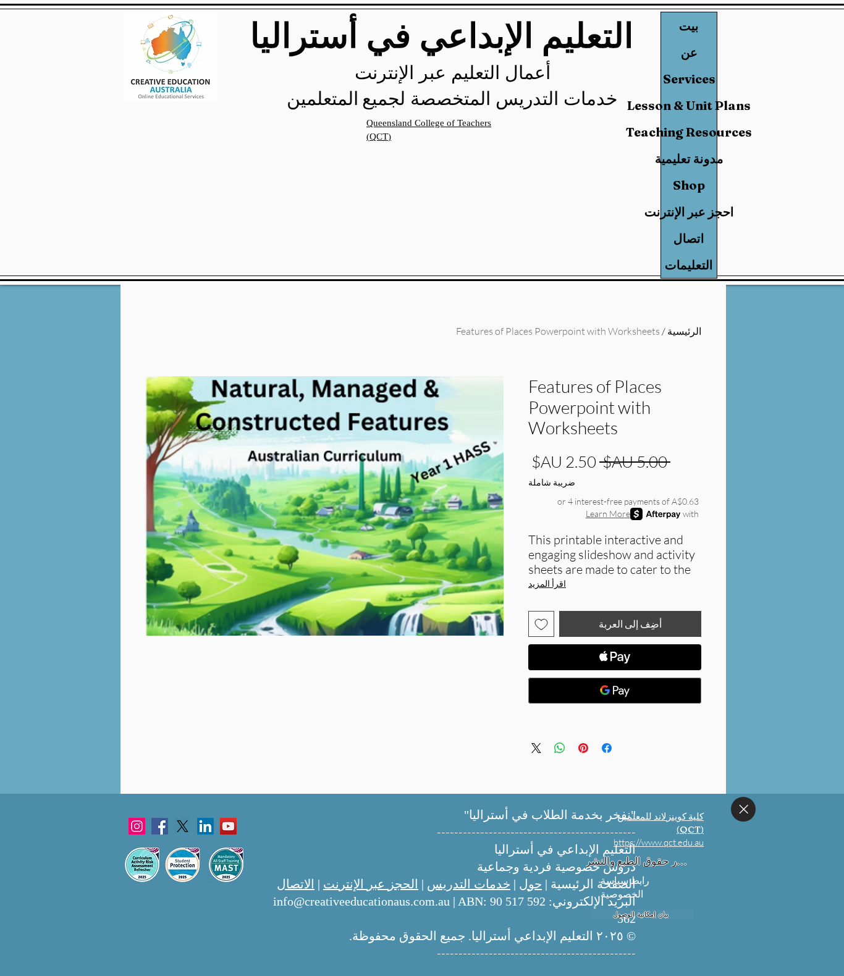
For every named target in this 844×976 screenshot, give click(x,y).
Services (689, 78)
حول (530, 884)
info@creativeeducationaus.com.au (361, 901)
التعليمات (689, 264)
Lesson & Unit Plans (689, 105)
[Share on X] (536, 748)
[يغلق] (743, 809)
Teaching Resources (689, 132)
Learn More (608, 513)
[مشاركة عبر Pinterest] (583, 748)
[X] (182, 826)
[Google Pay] (614, 691)
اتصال (688, 238)
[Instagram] (137, 826)
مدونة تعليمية (689, 158)
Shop (689, 185)
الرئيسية (684, 331)
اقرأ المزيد (547, 583)
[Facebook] (159, 826)
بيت (689, 25)
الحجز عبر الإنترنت (370, 884)
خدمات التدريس (468, 884)
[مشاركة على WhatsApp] (559, 748)
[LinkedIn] (205, 826)
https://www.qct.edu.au (659, 842)
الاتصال (295, 884)
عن (689, 52)
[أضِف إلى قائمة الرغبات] (541, 624)
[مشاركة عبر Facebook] (606, 748)
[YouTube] (228, 826)
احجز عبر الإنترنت (689, 211)
